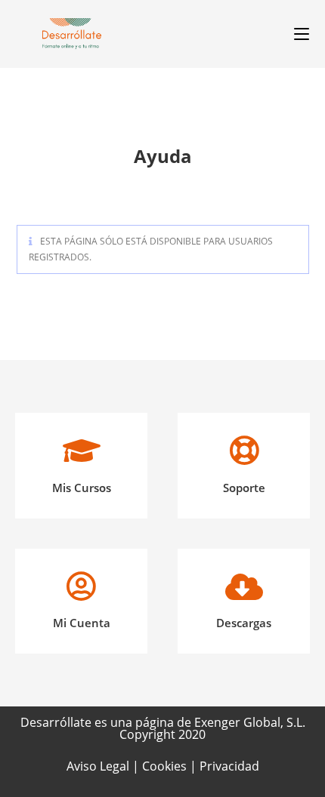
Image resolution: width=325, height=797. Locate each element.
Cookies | (171, 766)
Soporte (244, 487)
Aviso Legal (99, 766)
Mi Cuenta (81, 622)
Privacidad (229, 766)
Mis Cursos (81, 487)
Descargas (243, 622)
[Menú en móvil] (296, 34)
